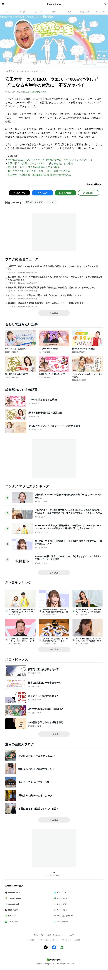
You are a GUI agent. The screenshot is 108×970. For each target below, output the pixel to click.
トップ (8, 11)
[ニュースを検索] (104, 4)
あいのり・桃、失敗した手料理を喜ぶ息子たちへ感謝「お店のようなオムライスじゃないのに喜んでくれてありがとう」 (55, 278)
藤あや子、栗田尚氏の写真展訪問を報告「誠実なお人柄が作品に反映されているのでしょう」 (52, 287)
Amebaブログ (62, 898)
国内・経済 (84, 11)
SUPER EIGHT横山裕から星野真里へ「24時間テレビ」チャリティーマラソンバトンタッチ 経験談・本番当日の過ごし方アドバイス (68, 527)
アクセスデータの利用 (71, 940)
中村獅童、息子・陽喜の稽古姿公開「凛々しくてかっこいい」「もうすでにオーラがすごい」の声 (21, 641)
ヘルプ (71, 935)
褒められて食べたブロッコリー (35, 782)
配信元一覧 (38, 935)
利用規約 (31, 940)
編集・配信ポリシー (56, 935)
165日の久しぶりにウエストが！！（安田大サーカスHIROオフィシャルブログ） (50, 159)
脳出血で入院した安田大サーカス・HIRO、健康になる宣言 (39, 171)
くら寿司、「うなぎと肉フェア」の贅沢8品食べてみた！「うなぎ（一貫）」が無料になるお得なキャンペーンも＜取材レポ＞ (55, 642)
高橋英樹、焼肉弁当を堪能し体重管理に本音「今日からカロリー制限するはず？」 (47, 303)
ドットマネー (61, 892)
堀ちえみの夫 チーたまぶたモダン (36, 795)
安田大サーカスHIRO (34, 202)
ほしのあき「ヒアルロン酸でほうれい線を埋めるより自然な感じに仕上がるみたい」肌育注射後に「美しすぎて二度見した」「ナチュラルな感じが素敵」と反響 (68, 513)
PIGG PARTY (13, 910)
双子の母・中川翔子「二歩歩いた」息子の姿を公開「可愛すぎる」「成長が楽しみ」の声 (55, 611)
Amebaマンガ (62, 910)
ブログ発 (38, 11)
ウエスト (51, 202)
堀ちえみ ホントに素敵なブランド (36, 768)
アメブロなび (13, 921)
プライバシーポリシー (48, 940)
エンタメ (23, 11)
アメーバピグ (61, 904)
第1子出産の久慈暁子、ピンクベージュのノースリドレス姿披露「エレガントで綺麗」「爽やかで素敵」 (89, 641)
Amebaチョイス (14, 892)
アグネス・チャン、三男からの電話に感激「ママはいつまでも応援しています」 (46, 295)
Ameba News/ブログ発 (36, 92)
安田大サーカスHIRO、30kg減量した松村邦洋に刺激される (39, 174)
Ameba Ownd (13, 904)
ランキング (100, 11)
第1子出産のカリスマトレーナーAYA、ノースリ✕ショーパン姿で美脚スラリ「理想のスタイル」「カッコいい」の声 (89, 612)
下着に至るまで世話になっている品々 (38, 808)
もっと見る (54, 312)
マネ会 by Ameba (14, 898)
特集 (54, 11)
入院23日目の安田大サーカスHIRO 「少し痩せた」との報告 (40, 163)
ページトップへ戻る (54, 875)
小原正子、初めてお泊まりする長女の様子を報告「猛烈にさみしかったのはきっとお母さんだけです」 (54, 268)
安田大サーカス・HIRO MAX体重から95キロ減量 (34, 167)
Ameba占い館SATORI (65, 916)
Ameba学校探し (63, 921)
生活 (69, 11)
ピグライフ (12, 916)
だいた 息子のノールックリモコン (36, 755)
